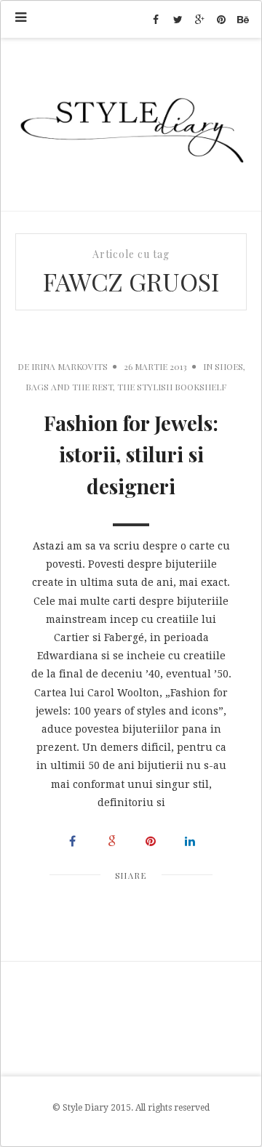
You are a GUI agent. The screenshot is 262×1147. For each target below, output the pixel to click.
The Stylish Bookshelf (171, 387)
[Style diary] (131, 124)
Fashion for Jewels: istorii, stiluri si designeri (131, 454)
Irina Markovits (69, 366)
